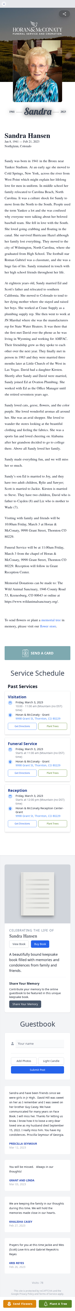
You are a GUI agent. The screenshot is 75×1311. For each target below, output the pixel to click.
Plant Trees (53, 726)
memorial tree (51, 620)
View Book (18, 944)
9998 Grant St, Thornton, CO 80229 (38, 718)
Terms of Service (48, 1294)
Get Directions (22, 726)
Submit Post (37, 1070)
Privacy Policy (26, 1294)
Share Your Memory (25, 1004)
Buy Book (40, 944)
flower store (48, 626)
